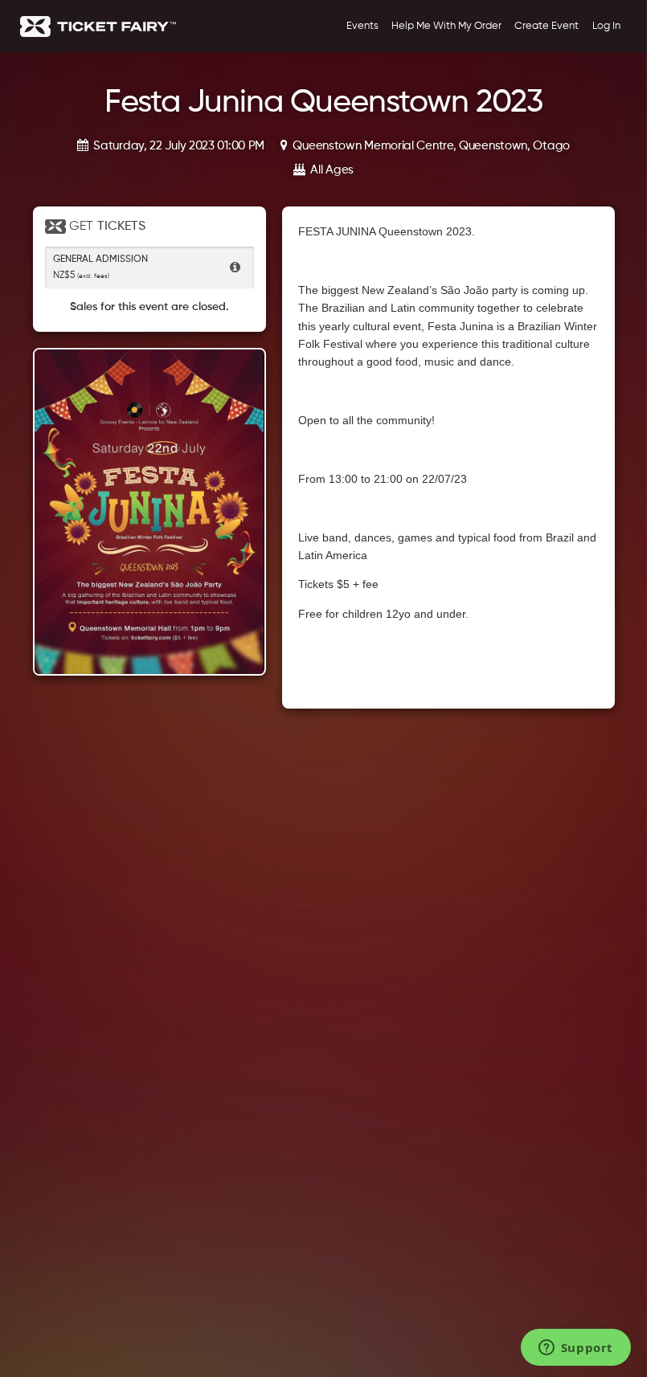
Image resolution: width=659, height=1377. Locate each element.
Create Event (546, 26)
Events (362, 26)
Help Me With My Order (446, 26)
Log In (606, 26)
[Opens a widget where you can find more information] (575, 1349)
